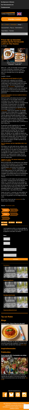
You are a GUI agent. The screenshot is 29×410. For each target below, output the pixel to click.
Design (19, 24)
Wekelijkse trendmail (14, 19)
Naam (4, 235)
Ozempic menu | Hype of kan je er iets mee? (13, 323)
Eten (2, 24)
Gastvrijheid (13, 24)
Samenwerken (18, 27)
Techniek (11, 31)
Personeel (5, 218)
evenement (18, 199)
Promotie (14, 214)
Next (27, 57)
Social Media (4, 31)
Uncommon (9, 168)
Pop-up (12, 27)
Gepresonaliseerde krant (10, 310)
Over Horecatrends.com (7, 4)
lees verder (24, 344)
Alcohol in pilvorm (8, 280)
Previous (2, 57)
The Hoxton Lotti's (10, 205)
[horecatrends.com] (8, 13)
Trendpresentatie (5, 7)
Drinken (7, 24)
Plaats (5, 214)
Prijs (14, 210)
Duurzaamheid (5, 27)
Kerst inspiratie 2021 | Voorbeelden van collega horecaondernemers (13, 355)
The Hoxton (12, 86)
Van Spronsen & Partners (7, 2)
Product (6, 210)
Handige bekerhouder (9, 295)
